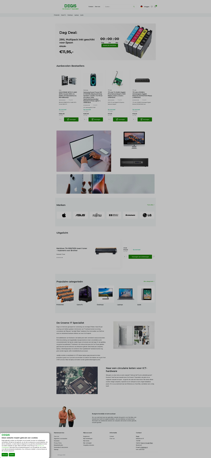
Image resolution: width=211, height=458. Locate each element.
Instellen (12, 454)
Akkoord (4, 454)
